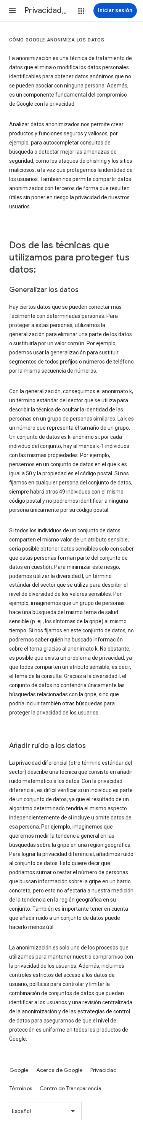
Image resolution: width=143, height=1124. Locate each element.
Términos (21, 1088)
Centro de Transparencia (70, 1088)
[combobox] (44, 1111)
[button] (12, 11)
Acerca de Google (59, 1070)
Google (19, 1070)
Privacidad (103, 1070)
